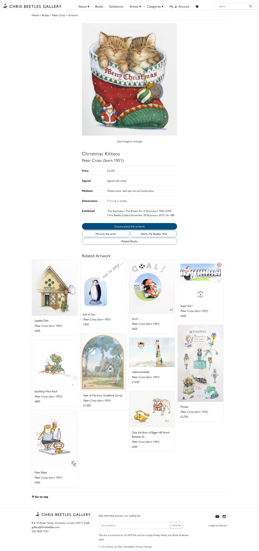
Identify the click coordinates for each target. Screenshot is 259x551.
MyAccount (179, 6)
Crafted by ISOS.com (218, 525)
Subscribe (176, 525)
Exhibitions (116, 6)
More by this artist (105, 234)
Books (99, 6)
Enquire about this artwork (130, 226)
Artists (45, 15)
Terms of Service (180, 535)
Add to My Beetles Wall (154, 234)
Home (35, 15)
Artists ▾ (135, 6)
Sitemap (148, 546)
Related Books (129, 241)
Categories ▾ (155, 6)
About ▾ (84, 6)
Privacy (139, 546)
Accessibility (129, 546)
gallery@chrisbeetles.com (46, 527)
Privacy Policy (160, 535)
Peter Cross (58, 15)
